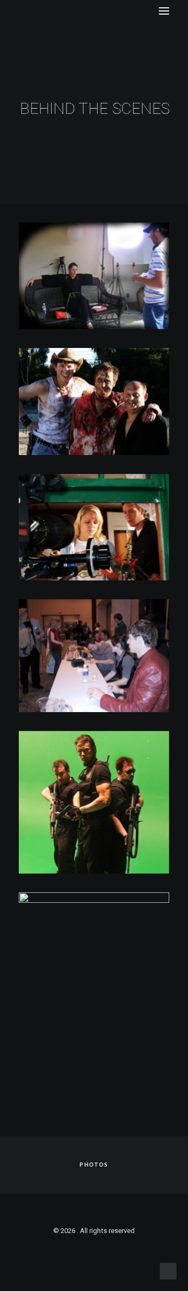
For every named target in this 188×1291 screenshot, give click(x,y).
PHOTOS (93, 1165)
